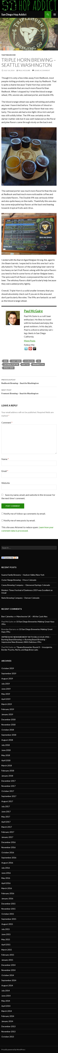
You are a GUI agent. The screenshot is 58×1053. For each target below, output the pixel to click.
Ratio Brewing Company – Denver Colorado (20, 598)
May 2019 (5, 694)
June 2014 (6, 995)
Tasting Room (8, 55)
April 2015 (5, 944)
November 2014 (8, 970)
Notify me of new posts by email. (19, 520)
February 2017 (7, 832)
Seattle (25, 364)
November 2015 (8, 909)
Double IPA (29, 361)
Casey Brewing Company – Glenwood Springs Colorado (25, 585)
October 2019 (7, 668)
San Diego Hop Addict (13, 14)
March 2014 (6, 1011)
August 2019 (7, 678)
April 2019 (5, 699)
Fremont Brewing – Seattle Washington (19, 392)
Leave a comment (42, 70)
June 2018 (6, 750)
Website (5, 483)
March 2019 (6, 704)
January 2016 (7, 898)
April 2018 (5, 760)
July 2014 (5, 990)
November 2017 (8, 786)
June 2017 (6, 811)
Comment (6, 422)
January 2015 (7, 960)
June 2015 (6, 934)
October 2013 (7, 1036)
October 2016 (7, 852)
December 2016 (8, 842)
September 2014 (8, 980)
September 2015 (8, 919)
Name (5, 459)
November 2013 (8, 1031)
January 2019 (7, 714)
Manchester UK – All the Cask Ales (32, 616)
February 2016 (7, 893)
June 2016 (6, 873)
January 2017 (7, 837)
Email (4, 471)
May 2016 (5, 878)
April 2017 (5, 822)
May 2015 (5, 939)
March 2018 (6, 765)
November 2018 (8, 724)
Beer (5, 361)
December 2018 (8, 719)
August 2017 (7, 801)
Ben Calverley (7, 616)
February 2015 (7, 955)
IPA (39, 361)
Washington (38, 364)
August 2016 (7, 862)
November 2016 (8, 847)
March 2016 (6, 888)
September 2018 (8, 735)
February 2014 (7, 1016)
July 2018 (5, 745)
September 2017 (8, 796)
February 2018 (7, 770)
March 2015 (6, 949)
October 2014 (7, 975)
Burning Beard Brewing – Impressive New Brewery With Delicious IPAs (24, 640)
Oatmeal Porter (11, 364)
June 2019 (6, 689)
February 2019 (7, 709)
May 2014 (5, 1001)
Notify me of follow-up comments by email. (24, 513)
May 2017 (5, 816)
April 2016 (5, 883)
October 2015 (7, 914)
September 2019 (8, 673)
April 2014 (5, 1006)
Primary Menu (54, 14)
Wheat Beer (9, 368)
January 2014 (7, 1021)
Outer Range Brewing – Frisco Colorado (18, 580)
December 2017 (8, 781)
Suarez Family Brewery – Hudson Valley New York (22, 575)
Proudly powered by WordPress (13, 1049)
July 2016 (5, 868)
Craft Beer (16, 361)
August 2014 (7, 985)
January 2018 (7, 776)
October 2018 (7, 729)
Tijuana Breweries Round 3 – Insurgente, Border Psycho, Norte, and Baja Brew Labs (26, 648)
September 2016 (8, 857)
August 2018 (7, 740)
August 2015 (7, 924)
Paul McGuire (24, 70)
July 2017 (5, 806)
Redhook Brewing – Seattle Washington (20, 381)
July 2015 (5, 929)
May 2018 (5, 755)
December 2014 (8, 965)
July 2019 (5, 683)
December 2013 (8, 1026)
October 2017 (7, 791)
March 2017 (6, 827)
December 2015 (8, 903)
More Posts (29, 340)
